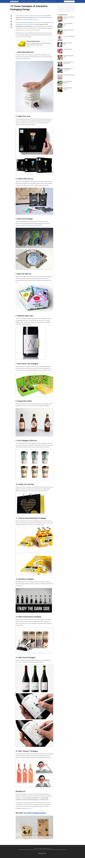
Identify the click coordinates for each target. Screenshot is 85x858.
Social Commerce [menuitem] (44, 1)
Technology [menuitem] (30, 1)
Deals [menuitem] (54, 1)
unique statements (28, 19)
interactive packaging (27, 22)
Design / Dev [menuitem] (23, 1)
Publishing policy (57, 849)
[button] (11, 16)
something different (43, 17)
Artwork (20, 12)
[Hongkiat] (14, 1)
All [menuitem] (50, 1)
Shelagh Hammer (14, 12)
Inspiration (36, 1)
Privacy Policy (63, 849)
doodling (27, 181)
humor (35, 19)
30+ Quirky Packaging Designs (35, 813)
